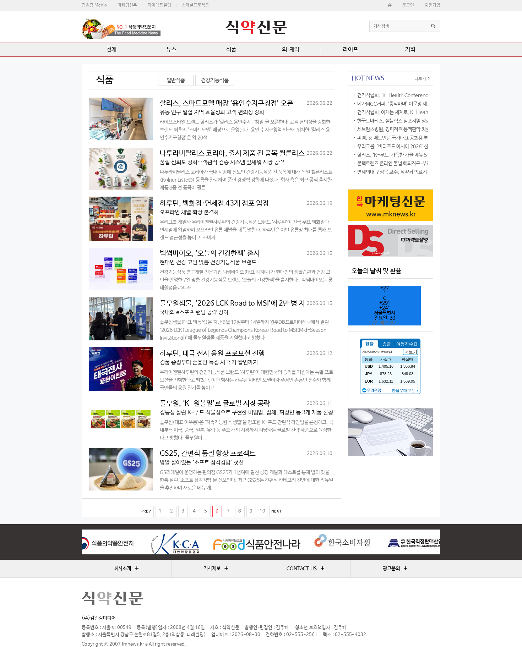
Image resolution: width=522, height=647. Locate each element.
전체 (111, 49)
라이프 (350, 49)
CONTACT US (306, 568)
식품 (231, 49)
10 (262, 511)
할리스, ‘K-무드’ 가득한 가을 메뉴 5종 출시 (399, 155)
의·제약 (290, 49)
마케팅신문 (127, 5)
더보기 (420, 78)
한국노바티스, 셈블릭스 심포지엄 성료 (393, 121)
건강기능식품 (215, 80)
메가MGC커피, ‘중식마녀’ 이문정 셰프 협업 (399, 104)
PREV (146, 511)
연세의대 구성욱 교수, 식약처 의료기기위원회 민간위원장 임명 (416, 172)
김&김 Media (94, 5)
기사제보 (215, 568)
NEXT (276, 511)
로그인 (408, 5)
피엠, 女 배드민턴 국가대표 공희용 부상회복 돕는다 (406, 138)
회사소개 (126, 568)
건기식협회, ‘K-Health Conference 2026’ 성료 (405, 95)
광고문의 (395, 568)
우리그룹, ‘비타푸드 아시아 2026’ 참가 (395, 146)
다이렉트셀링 (159, 5)
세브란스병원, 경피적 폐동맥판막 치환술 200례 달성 (407, 129)
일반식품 (176, 80)
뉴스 (171, 49)
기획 (410, 49)
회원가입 (432, 5)
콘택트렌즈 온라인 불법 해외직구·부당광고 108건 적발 (410, 163)
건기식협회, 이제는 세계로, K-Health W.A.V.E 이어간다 (412, 112)
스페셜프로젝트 (195, 5)
